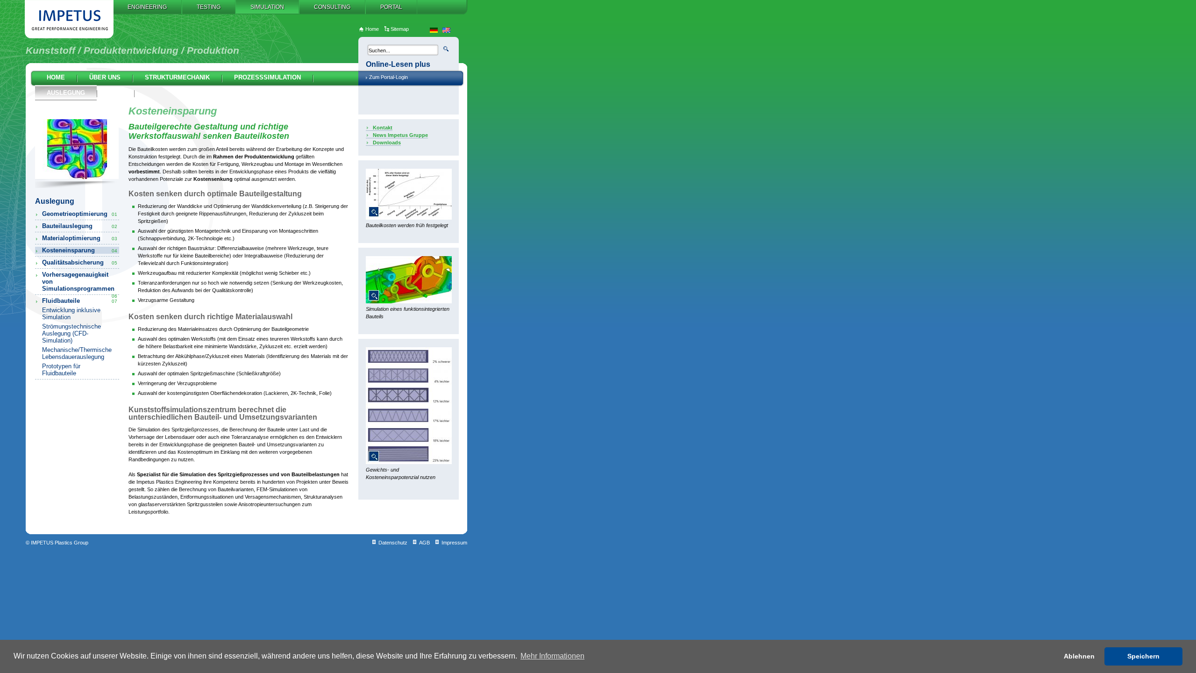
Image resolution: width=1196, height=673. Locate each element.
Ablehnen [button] (1079, 656)
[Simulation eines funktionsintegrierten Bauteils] (409, 301)
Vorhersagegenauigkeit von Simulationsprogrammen (79, 281)
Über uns (105, 77)
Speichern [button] (1143, 656)
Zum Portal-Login (388, 77)
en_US (446, 30)
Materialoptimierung (79, 238)
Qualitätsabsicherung (79, 262)
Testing (209, 7)
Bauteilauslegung (79, 225)
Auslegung (66, 92)
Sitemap (400, 29)
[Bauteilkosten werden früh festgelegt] (409, 218)
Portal (391, 7)
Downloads (387, 142)
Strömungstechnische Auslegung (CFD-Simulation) (71, 333)
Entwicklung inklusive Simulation (71, 314)
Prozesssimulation (267, 77)
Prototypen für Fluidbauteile (61, 370)
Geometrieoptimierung (79, 213)
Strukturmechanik (177, 77)
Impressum (454, 542)
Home (56, 77)
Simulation (267, 7)
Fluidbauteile (79, 300)
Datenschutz (392, 542)
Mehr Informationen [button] (552, 656)
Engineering (147, 7)
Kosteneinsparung (79, 250)
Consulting (332, 7)
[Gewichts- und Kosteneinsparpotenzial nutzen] (409, 462)
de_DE (434, 30)
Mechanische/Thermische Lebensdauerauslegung (77, 353)
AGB (424, 542)
